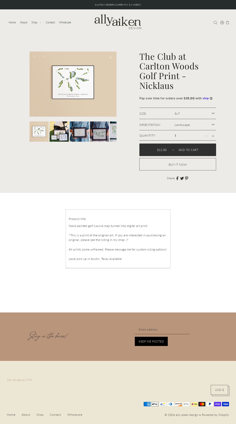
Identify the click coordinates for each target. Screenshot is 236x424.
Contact (55, 414)
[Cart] (227, 22)
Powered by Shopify (215, 414)
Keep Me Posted (151, 341)
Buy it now (178, 164)
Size (142, 113)
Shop (40, 414)
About (26, 414)
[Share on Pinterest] (187, 178)
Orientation (149, 124)
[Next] (43, 56)
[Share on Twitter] (182, 178)
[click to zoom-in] (111, 57)
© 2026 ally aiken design (181, 414)
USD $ (219, 389)
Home (11, 414)
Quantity (147, 135)
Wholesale (74, 414)
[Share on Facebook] (177, 178)
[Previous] (34, 56)
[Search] (215, 22)
